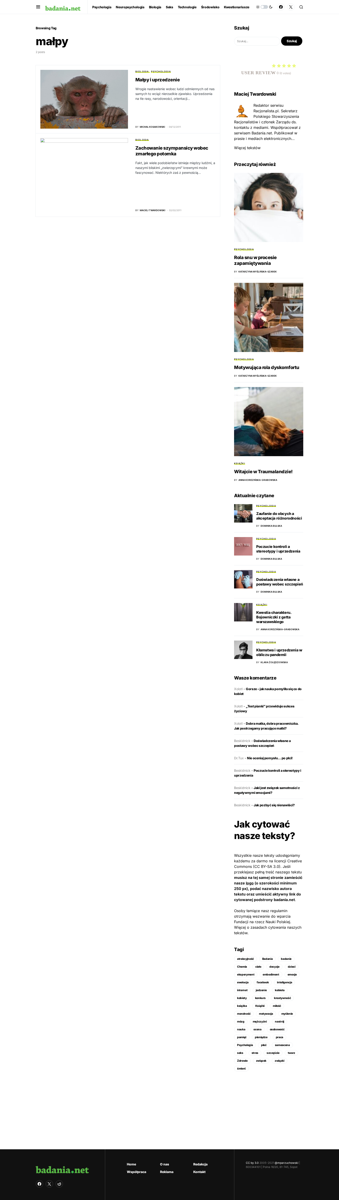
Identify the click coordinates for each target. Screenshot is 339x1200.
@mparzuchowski (286, 1163)
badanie (286, 959)
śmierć (241, 1068)
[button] (38, 7)
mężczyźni (260, 1021)
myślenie (287, 1013)
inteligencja (284, 982)
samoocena (282, 1045)
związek (261, 1060)
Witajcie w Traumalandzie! (263, 471)
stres (255, 1053)
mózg (240, 1021)
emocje (292, 974)
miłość (277, 1006)
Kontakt (199, 1172)
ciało (258, 966)
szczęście (273, 1053)
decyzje (274, 966)
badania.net (284, 899)
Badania (267, 959)
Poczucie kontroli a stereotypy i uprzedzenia (278, 548)
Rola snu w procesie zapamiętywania (255, 260)
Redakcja (200, 1164)
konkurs (260, 998)
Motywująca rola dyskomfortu (266, 367)
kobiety (242, 998)
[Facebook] (281, 7)
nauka (241, 1029)
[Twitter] (290, 7)
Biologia (142, 71)
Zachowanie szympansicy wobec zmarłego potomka (171, 151)
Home (131, 1164)
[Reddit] (59, 1183)
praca (279, 1037)
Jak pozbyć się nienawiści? (274, 805)
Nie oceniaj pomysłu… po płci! (270, 758)
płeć (264, 1045)
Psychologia (161, 71)
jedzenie (261, 990)
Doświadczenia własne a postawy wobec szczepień (279, 581)
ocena (257, 1029)
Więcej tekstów (247, 147)
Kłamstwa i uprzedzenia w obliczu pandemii (279, 652)
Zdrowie (242, 1060)
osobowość (277, 1029)
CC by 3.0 (252, 1163)
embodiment (271, 974)
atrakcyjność (245, 959)
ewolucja (242, 982)
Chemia (242, 966)
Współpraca (136, 1172)
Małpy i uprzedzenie (157, 80)
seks (240, 1053)
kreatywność (282, 998)
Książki (239, 463)
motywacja (266, 1013)
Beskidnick (242, 741)
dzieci (291, 966)
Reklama (166, 1172)
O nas (164, 1164)
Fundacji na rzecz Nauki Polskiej (262, 921)
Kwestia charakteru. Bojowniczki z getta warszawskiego (273, 617)
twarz (291, 1053)
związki (279, 1060)
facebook (263, 982)
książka (242, 1006)
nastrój (279, 1021)
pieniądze (261, 1037)
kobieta (280, 990)
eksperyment (245, 974)
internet (242, 990)
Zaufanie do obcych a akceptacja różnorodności (279, 515)
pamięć (242, 1037)
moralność (244, 1013)
